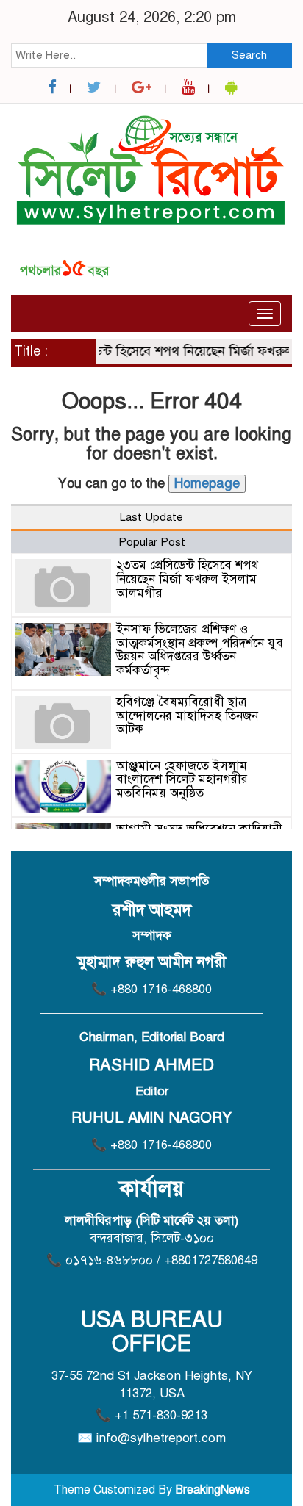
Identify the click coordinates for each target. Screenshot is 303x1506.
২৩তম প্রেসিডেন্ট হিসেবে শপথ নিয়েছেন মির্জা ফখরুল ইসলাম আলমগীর (187, 579)
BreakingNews (212, 1489)
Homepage (207, 483)
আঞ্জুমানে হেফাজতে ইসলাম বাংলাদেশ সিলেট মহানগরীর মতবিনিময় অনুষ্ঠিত (182, 779)
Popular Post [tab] (151, 542)
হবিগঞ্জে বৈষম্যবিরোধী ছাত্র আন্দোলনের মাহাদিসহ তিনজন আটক (187, 715)
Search (249, 55)
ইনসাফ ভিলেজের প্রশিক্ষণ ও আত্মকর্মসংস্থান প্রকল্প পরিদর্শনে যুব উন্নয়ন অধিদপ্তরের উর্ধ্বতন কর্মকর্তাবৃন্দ (199, 650)
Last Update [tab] (151, 517)
